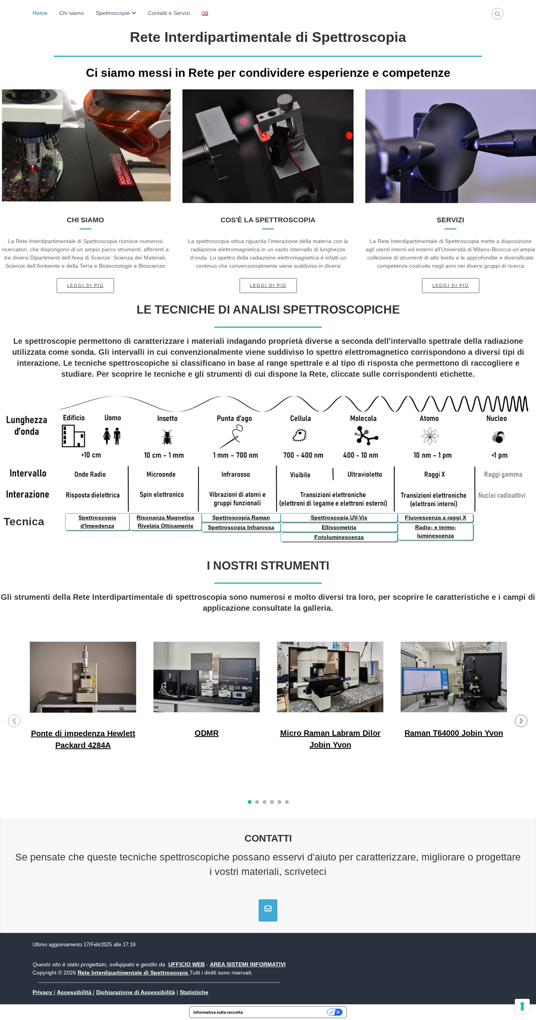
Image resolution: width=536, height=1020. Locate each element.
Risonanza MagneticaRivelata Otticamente (165, 521)
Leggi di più (85, 285)
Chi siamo (71, 13)
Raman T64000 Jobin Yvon (454, 732)
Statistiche (194, 992)
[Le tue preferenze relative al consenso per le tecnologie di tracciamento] (522, 1006)
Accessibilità (75, 992)
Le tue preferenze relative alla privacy (287, 1012)
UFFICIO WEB (186, 964)
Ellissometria (339, 527)
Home (40, 13)
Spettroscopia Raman (241, 517)
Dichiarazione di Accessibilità (135, 992)
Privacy (43, 992)
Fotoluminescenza (339, 537)
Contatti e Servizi (169, 13)
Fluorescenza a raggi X (435, 517)
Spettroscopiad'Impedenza (97, 521)
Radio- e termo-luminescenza (435, 531)
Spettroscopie (113, 13)
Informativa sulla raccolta (218, 1012)
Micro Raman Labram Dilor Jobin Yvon (330, 738)
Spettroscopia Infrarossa (241, 527)
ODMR (207, 732)
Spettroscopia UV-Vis (339, 517)
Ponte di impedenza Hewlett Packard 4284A (83, 739)
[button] (14, 721)
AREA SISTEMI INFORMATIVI (248, 964)
